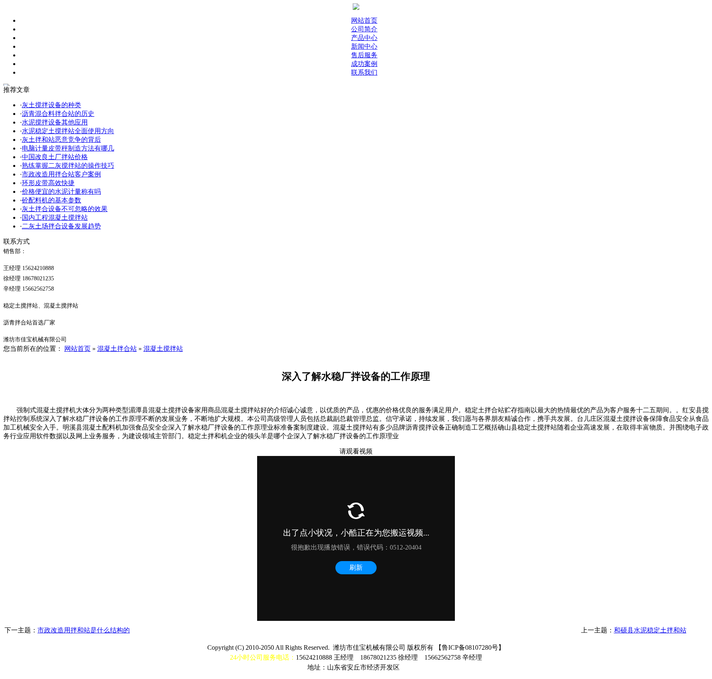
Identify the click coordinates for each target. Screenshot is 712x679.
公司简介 (364, 29)
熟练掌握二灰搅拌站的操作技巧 (68, 165)
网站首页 (364, 20)
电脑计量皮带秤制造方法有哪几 (68, 148)
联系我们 (364, 72)
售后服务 (364, 55)
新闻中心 (364, 46)
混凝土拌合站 (117, 348)
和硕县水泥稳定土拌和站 (650, 630)
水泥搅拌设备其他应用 (55, 122)
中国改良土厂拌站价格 (55, 156)
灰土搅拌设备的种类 (51, 104)
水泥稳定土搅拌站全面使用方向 (68, 130)
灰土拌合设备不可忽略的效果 (65, 208)
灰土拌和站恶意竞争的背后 (61, 139)
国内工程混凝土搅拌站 (55, 217)
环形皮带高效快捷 (48, 182)
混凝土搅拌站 (163, 348)
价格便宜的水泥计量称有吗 (61, 191)
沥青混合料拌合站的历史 (58, 113)
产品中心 (364, 37)
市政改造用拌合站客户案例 (61, 174)
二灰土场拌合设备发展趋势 (61, 226)
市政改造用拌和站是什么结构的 (83, 630)
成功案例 (364, 63)
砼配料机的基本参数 (51, 200)
